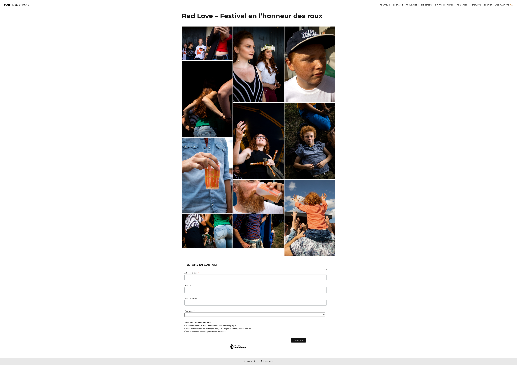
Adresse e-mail (191, 273)
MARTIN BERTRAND (16, 4)
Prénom (187, 286)
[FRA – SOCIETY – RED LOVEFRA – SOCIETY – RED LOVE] (207, 43)
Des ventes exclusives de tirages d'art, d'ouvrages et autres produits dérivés (218, 329)
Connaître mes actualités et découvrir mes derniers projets (211, 326)
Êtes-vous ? (189, 311)
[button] (511, 5)
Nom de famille (190, 298)
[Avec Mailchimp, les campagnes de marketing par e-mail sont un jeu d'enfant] (238, 349)
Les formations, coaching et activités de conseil (206, 332)
